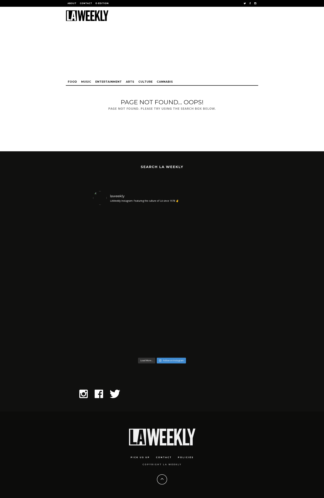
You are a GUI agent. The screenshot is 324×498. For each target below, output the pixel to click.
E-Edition (102, 3)
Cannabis (165, 81)
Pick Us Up (140, 457)
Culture (145, 81)
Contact (86, 3)
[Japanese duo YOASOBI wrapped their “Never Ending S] (109, 282)
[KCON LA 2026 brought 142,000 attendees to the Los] (144, 282)
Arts (130, 81)
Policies (186, 457)
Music (86, 81)
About (72, 3)
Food (72, 81)
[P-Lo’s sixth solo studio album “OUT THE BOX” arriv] (179, 282)
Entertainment (108, 81)
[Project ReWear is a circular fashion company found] (214, 282)
